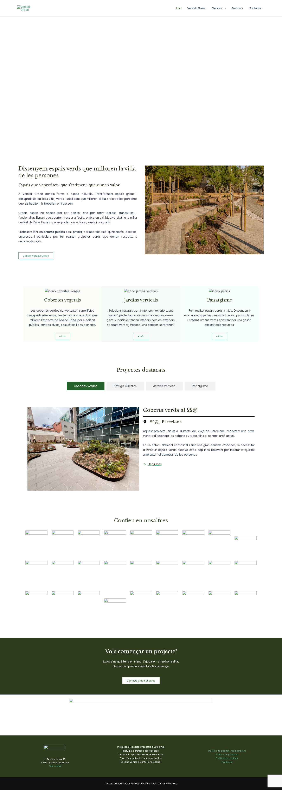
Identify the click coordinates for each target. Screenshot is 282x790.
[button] (224, 8)
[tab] (85, 386)
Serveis (217, 8)
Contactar (255, 8)
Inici (178, 8)
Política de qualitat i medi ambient (227, 750)
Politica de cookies (227, 758)
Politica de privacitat (227, 754)
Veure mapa (55, 766)
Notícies (237, 8)
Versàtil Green (196, 8)
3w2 (175, 783)
